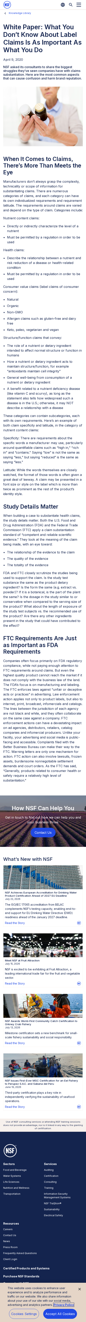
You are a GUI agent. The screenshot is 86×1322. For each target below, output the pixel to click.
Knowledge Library (20, 13)
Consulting (50, 1181)
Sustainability (52, 1209)
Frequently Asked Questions (20, 1253)
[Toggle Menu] (79, 5)
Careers (8, 1229)
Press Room (10, 1247)
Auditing (49, 1169)
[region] (43, 1302)
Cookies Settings (24, 1314)
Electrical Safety (53, 1215)
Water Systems (12, 1175)
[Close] (79, 1289)
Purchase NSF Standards (21, 1276)
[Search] (71, 5)
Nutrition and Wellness (16, 1187)
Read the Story (15, 923)
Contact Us (9, 1235)
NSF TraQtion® (52, 1203)
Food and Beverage (15, 1169)
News (6, 1241)
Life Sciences (11, 1181)
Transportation (11, 1193)
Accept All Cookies (60, 1314)
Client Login (10, 1259)
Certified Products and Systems (26, 1268)
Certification (51, 1175)
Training (48, 1187)
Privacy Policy (64, 1304)
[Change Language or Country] (63, 5)
